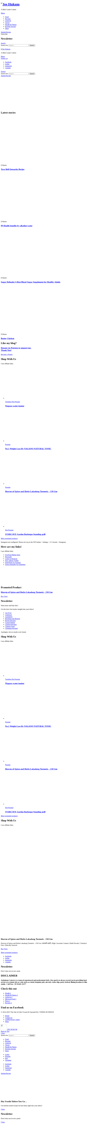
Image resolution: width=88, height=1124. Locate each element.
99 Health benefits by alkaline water (16, 226)
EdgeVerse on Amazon (13, 563)
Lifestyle (8, 21)
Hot (13, 402)
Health (8, 993)
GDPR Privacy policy (12, 1020)
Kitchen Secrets (10, 26)
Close (3, 1033)
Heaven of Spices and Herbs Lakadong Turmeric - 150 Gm (27, 592)
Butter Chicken (7, 338)
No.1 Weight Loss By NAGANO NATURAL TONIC (28, 449)
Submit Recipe (6, 32)
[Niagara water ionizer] (46, 382)
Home (7, 1016)
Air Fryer (8, 613)
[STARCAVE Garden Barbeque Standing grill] (46, 511)
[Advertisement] (44, 94)
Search (32, 45)
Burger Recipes (10, 621)
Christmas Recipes (11, 628)
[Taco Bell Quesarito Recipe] (44, 139)
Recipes (8, 19)
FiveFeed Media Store (12, 555)
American (8, 615)
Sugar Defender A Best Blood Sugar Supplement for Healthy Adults (30, 282)
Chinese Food (10, 626)
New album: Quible (12, 561)
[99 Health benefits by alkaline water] (44, 196)
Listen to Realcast (11, 559)
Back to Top (5, 1031)
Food (7, 17)
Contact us (8, 1018)
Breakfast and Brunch (12, 619)
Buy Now (4, 596)
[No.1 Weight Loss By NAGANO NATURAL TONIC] (46, 425)
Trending (8, 402)
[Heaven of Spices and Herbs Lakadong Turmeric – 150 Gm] (46, 468)
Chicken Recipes (11, 624)
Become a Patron (6, 354)
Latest (7, 1054)
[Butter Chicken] (44, 308)
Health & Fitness (11, 25)
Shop (7, 28)
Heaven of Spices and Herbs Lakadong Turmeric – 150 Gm (31, 491)
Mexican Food (10, 999)
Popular (17, 402)
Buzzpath (8, 557)
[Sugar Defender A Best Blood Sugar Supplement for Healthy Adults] (44, 252)
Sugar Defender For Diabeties (15, 564)
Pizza (7, 1001)
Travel (7, 23)
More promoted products (9, 538)
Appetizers (8, 617)
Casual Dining (10, 622)
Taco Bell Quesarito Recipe (12, 169)
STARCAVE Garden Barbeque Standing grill (25, 534)
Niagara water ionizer (14, 406)
